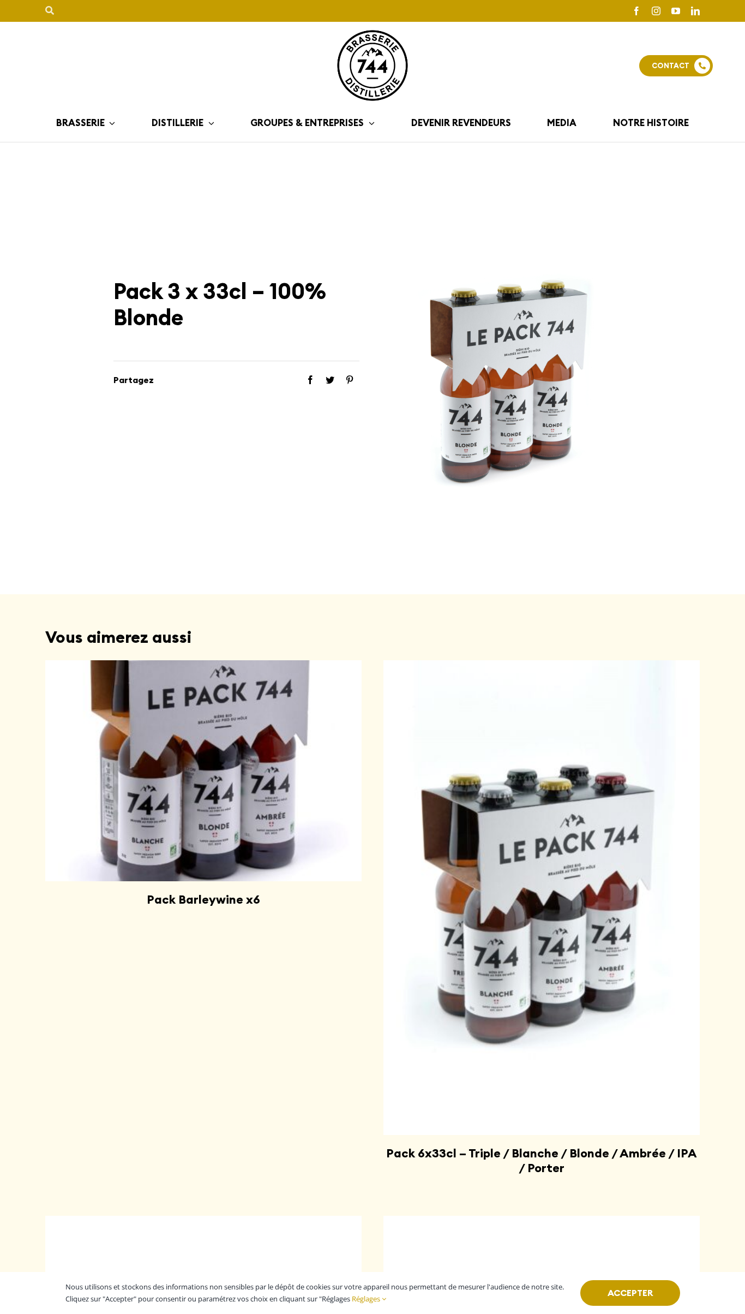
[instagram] (656, 11)
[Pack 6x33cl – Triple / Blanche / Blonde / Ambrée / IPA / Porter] (541, 897)
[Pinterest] (349, 380)
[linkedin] (695, 11)
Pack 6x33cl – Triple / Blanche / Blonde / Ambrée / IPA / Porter (541, 1160)
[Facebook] (310, 380)
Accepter (630, 1292)
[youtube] (675, 11)
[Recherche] (49, 11)
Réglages (367, 1299)
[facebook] (636, 11)
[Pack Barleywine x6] (203, 770)
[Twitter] (330, 380)
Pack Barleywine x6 (203, 899)
